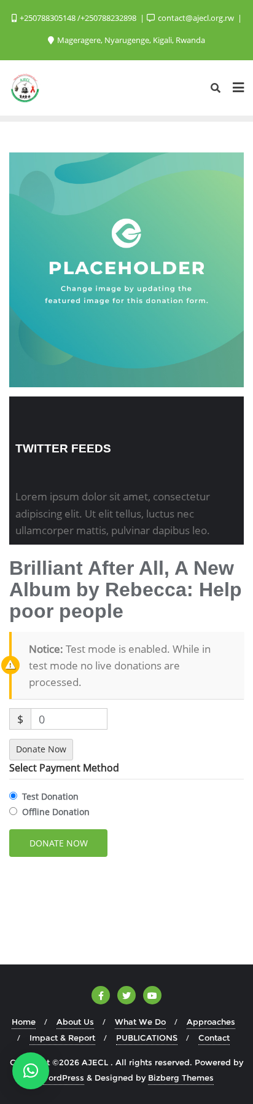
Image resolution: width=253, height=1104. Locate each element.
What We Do (140, 1022)
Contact (214, 1038)
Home (24, 1022)
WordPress (62, 1077)
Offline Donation (56, 812)
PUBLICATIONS (146, 1038)
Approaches (211, 1022)
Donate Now (41, 749)
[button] (30, 1070)
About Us (75, 1022)
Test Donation (50, 796)
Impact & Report (62, 1038)
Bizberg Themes (181, 1077)
